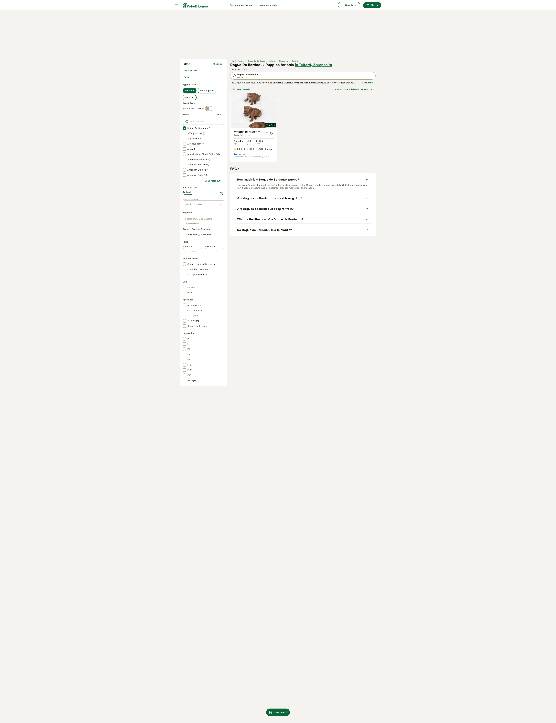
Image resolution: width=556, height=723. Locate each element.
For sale (189, 90)
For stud (189, 97)
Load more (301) (213, 181)
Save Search (243, 89)
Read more (368, 82)
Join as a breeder (268, 5)
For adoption (207, 90)
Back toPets (190, 70)
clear (219, 114)
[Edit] (221, 193)
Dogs (186, 77)
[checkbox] (184, 128)
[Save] (272, 133)
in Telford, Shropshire (313, 65)
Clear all (217, 64)
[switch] (209, 108)
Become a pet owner (241, 5)
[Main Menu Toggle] (177, 5)
